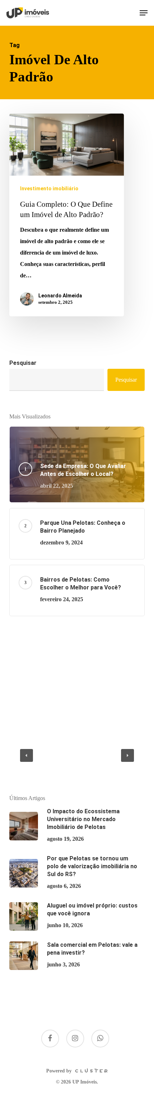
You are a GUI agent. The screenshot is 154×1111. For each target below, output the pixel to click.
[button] (144, 12)
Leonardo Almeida (60, 295)
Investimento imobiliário (49, 188)
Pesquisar (23, 363)
